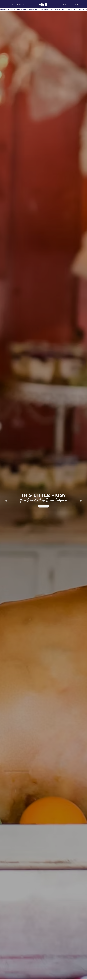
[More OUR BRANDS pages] (15, 4)
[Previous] (6, 500)
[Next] (80, 500)
